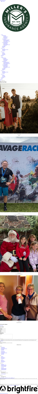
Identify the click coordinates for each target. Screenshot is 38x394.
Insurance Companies (3, 361)
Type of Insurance (1, 332)
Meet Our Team (2, 360)
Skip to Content (1, 0)
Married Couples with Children (5, 49)
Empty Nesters (3, 50)
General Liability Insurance (6, 40)
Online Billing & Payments (3, 368)
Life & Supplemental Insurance (5, 42)
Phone (0, 331)
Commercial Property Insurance (7, 39)
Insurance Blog (3, 54)
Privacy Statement (10, 385)
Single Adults (3, 71)
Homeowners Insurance (6, 59)
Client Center (2, 55)
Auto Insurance (5, 58)
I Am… (2, 70)
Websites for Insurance (4, 393)
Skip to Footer (4, 0)
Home (0, 80)
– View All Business (5, 64)
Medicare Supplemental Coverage (7, 44)
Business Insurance (4, 61)
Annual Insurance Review (3, 366)
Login (17, 385)
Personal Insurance (4, 35)
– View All (3, 73)
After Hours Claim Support (3, 365)
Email (0, 330)
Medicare (3, 47)
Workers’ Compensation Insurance (7, 63)
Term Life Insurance (5, 43)
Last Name (1, 329)
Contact (2, 78)
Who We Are (3, 75)
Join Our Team (3, 76)
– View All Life (5, 45)
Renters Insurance (5, 37)
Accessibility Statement (15, 385)
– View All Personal (5, 38)
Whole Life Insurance (6, 66)
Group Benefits (3, 68)
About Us (3, 52)
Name (0, 341)
